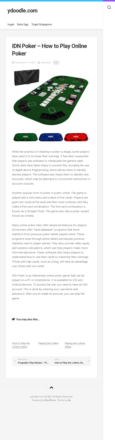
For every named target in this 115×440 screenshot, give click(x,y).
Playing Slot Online (48, 343)
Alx (69, 400)
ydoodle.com (22, 10)
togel (10, 24)
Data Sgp (22, 24)
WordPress (50, 400)
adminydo (46, 62)
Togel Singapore (41, 24)
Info (56, 62)
